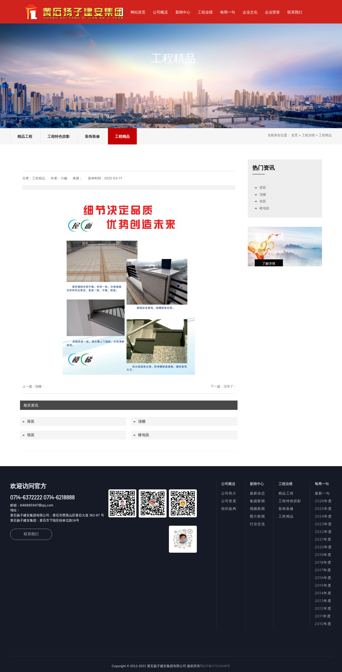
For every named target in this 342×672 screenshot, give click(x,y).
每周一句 (227, 12)
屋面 (30, 421)
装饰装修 (92, 136)
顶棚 (141, 421)
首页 (294, 135)
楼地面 (143, 434)
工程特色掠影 (58, 136)
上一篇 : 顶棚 (31, 386)
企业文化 (250, 12)
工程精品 (122, 136)
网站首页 (138, 12)
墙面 (30, 434)
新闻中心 (182, 12)
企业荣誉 (272, 12)
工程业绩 (205, 12)
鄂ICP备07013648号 (215, 666)
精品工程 (24, 136)
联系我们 (294, 12)
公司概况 (160, 12)
